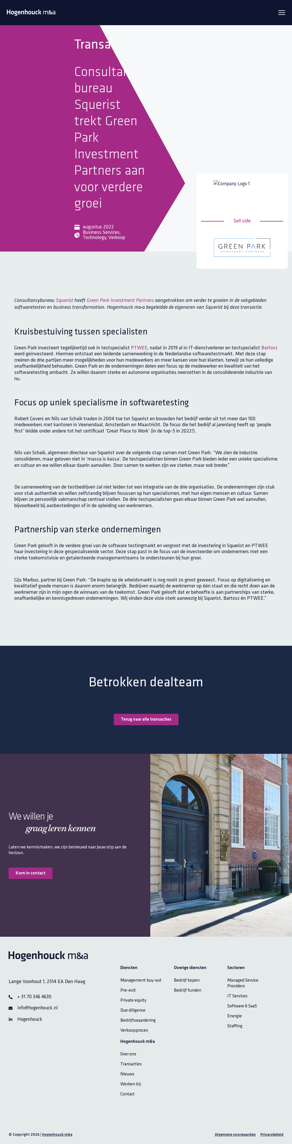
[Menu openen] (281, 12)
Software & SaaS (242, 1006)
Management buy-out (140, 980)
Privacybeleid (271, 1135)
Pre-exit (128, 990)
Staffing (234, 1026)
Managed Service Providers (242, 983)
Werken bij (130, 1084)
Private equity (133, 1000)
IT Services (237, 996)
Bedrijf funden (187, 990)
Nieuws (127, 1074)
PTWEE (139, 348)
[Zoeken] (276, 37)
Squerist (64, 300)
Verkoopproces (134, 1030)
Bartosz (269, 348)
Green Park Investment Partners (120, 300)
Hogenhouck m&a (57, 1135)
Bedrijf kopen (187, 980)
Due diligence (132, 1010)
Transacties (131, 1064)
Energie (234, 1016)
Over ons (128, 1054)
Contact (127, 1094)
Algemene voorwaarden (235, 1135)
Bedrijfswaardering (138, 1020)
